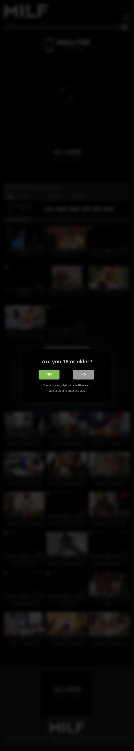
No (83, 374)
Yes (49, 374)
